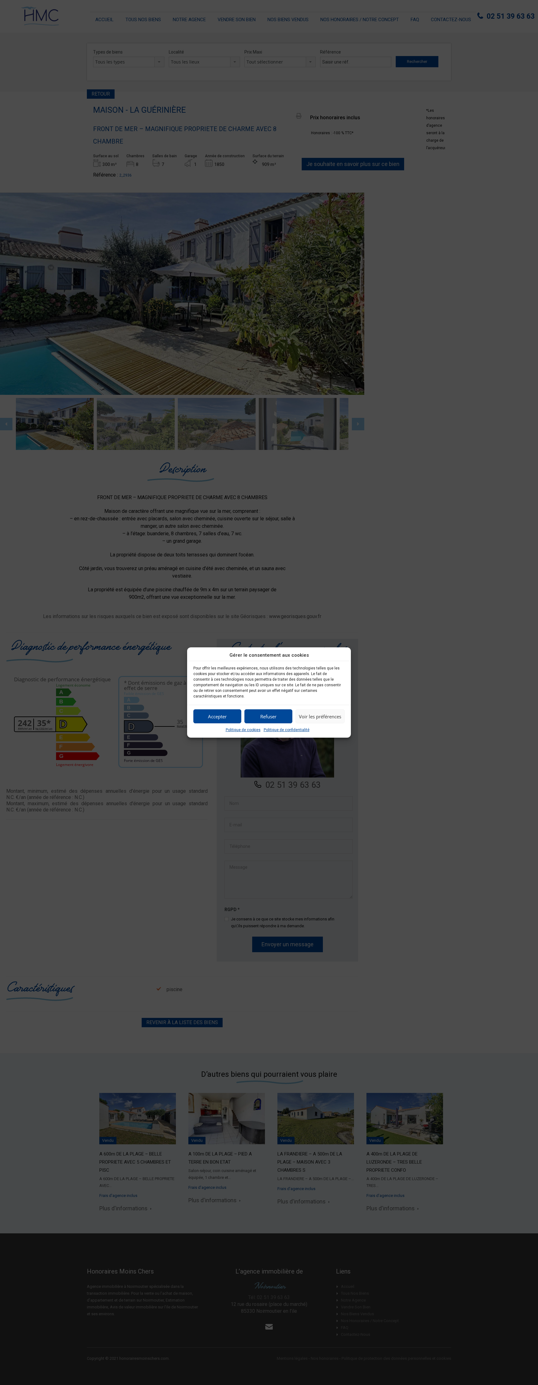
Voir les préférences (320, 716)
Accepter (217, 716)
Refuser (268, 716)
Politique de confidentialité (286, 730)
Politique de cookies (243, 730)
